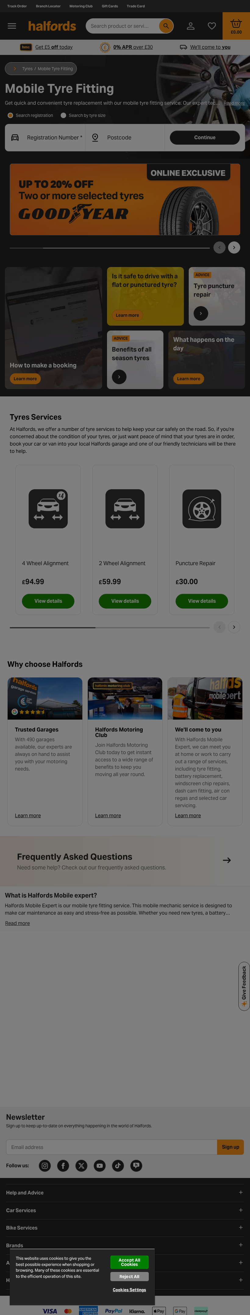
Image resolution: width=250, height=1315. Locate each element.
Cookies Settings (129, 1289)
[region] (82, 1276)
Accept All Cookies (129, 1262)
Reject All (129, 1276)
